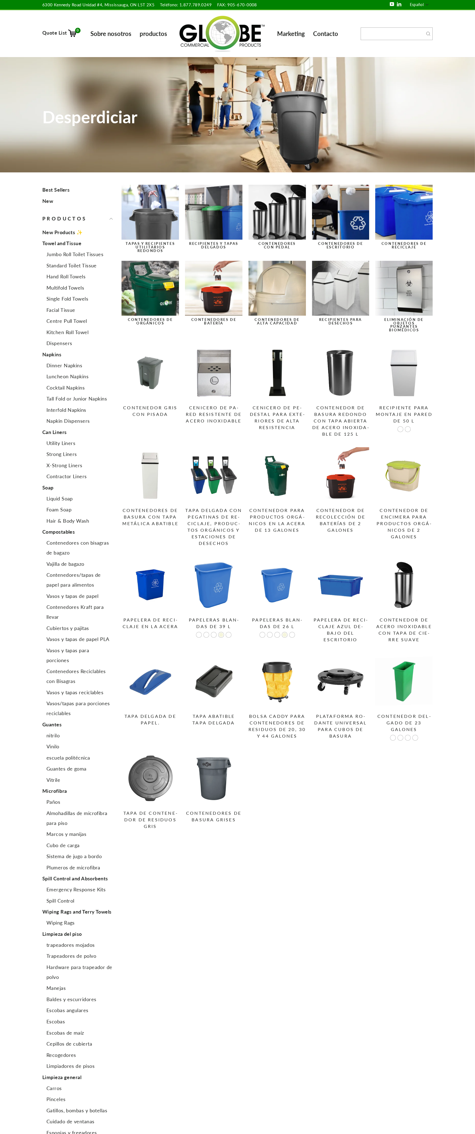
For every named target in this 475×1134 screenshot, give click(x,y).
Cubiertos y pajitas (67, 628)
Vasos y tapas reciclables (74, 692)
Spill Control (60, 901)
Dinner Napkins (64, 365)
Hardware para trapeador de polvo (79, 972)
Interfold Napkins (66, 410)
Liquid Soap (59, 498)
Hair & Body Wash (67, 521)
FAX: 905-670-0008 (237, 4)
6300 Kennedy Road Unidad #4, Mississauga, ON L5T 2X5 (98, 4)
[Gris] (407, 429)
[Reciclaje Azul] (198, 634)
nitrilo (53, 735)
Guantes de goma (66, 769)
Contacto (325, 33)
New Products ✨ (62, 232)
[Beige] (221, 634)
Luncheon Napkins (67, 377)
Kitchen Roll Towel (67, 332)
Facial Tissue (60, 310)
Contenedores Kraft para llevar (75, 612)
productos (153, 33)
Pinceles (56, 1099)
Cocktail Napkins (65, 388)
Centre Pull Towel (66, 321)
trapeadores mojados (70, 945)
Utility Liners (60, 443)
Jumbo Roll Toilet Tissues (74, 254)
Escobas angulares (67, 1010)
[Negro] (206, 634)
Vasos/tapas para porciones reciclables (78, 708)
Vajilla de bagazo (65, 564)
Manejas (56, 988)
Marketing (291, 33)
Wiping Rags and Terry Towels (77, 912)
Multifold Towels (65, 288)
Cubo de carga (63, 845)
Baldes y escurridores (71, 999)
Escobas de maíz (65, 1033)
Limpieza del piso (62, 934)
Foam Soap (58, 510)
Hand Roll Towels (65, 277)
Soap (48, 488)
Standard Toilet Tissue (71, 265)
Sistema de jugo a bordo (74, 856)
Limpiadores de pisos (70, 1066)
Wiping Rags (60, 923)
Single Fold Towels (67, 299)
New (47, 201)
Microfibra (54, 791)
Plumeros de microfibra (73, 867)
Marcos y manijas (66, 834)
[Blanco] (400, 429)
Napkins (51, 354)
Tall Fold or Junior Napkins (76, 399)
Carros (54, 1088)
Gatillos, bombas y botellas (76, 1110)
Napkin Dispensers (68, 421)
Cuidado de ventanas (70, 1121)
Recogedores (61, 1055)
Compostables (58, 532)
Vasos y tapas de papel (72, 596)
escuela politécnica (68, 758)
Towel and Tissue (61, 243)
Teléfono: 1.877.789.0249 (186, 4)
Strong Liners (61, 454)
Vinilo (52, 747)
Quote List (60, 33)
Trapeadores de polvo (71, 956)
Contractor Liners (66, 477)
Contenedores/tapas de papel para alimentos (73, 580)
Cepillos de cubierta (69, 1044)
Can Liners (54, 432)
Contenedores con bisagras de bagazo (77, 548)
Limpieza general (61, 1077)
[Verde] (228, 634)
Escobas (55, 1021)
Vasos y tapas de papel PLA (77, 639)
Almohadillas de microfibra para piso (76, 818)
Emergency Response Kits (76, 890)
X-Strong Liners (64, 465)
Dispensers (59, 343)
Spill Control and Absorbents (75, 879)
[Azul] (407, 737)
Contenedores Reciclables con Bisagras (76, 676)
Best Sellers (56, 190)
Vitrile (53, 780)
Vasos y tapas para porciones (67, 655)
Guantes (52, 724)
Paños (53, 802)
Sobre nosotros (110, 33)
